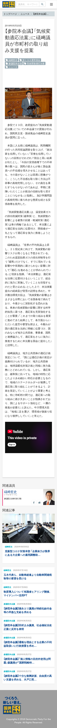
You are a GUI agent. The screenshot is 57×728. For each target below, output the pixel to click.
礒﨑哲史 (12, 60)
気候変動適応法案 (35, 63)
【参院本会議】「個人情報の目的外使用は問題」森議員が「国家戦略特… (27, 660)
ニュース (25, 13)
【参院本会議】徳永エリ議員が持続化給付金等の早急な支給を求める (28, 610)
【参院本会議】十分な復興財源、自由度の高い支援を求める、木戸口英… (28, 677)
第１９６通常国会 (31, 60)
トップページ (10, 13)
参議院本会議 (15, 63)
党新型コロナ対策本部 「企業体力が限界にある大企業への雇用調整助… (27, 553)
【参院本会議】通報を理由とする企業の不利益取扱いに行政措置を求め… (28, 643)
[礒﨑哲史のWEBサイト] (39, 502)
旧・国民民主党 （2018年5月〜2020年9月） (8, 4)
